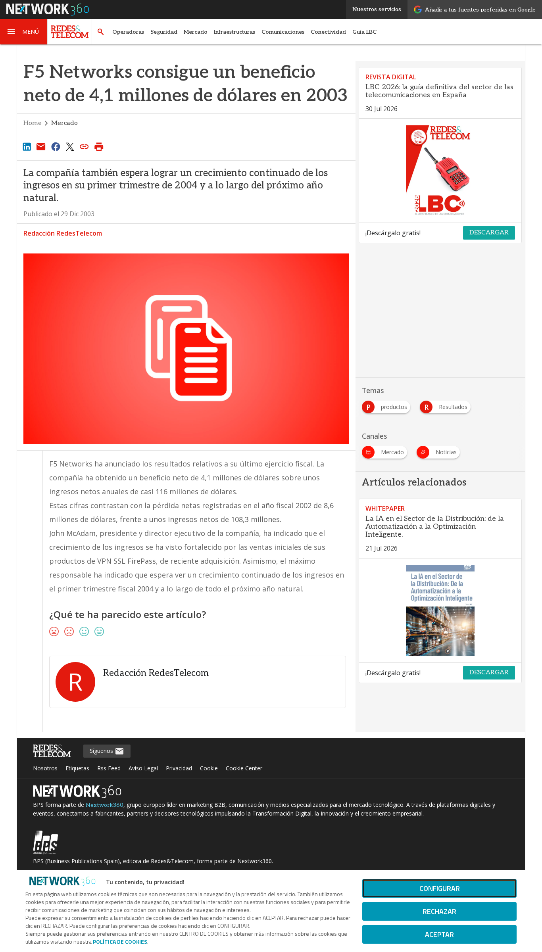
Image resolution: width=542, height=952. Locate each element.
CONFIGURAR (439, 888)
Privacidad (179, 768)
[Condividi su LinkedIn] (26, 146)
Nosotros (45, 768)
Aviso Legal (143, 768)
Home (32, 123)
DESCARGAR (489, 232)
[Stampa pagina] (98, 146)
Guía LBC (364, 32)
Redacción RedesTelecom (62, 233)
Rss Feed (109, 768)
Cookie (209, 768)
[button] (24, 31)
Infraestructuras (234, 32)
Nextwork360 (104, 805)
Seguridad (163, 32)
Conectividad (328, 32)
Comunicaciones (282, 32)
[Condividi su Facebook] (55, 146)
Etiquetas (77, 768)
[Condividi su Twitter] (69, 146)
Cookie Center (244, 768)
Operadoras (128, 32)
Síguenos (102, 750)
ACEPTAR (439, 934)
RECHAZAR (439, 911)
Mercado (196, 32)
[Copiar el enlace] (84, 146)
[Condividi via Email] (41, 146)
